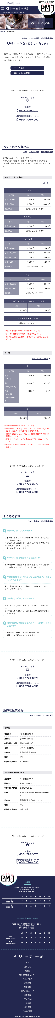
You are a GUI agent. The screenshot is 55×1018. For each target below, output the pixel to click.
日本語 (10, 3)
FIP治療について (27, 991)
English (17, 3)
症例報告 (27, 987)
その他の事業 (27, 1011)
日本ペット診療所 (46, 1)
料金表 (24, 38)
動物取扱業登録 (47, 38)
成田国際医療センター (27, 975)
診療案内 (27, 983)
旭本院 (27, 971)
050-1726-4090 (28, 119)
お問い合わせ (27, 999)
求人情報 (27, 1007)
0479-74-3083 (28, 891)
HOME (3, 32)
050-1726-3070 (28, 110)
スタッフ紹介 (27, 979)
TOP (25, 152)
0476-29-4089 (28, 928)
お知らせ (27, 967)
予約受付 (27, 1003)
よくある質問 (34, 38)
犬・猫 (45, 183)
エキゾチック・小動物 (40, 359)
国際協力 (27, 995)
